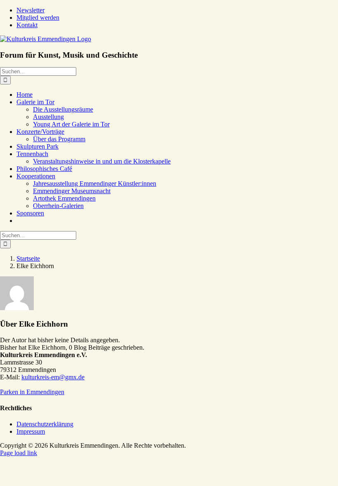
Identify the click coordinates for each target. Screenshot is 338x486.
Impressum (30, 431)
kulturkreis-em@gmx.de (52, 377)
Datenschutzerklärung (44, 424)
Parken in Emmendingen (32, 391)
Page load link (18, 452)
